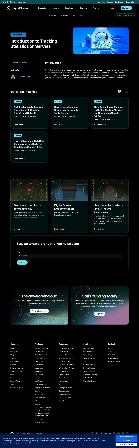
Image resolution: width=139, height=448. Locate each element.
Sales (110, 351)
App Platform (39, 381)
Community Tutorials (66, 348)
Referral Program (16, 368)
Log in (113, 8)
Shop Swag (63, 401)
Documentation (64, 391)
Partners (13, 365)
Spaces (37, 391)
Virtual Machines (89, 378)
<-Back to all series (18, 62)
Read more (18, 125)
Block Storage (40, 394)
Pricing (61, 384)
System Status (113, 358)
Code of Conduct (65, 397)
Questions (64, 15)
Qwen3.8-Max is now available (14, 2)
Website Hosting (89, 358)
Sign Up (17, 229)
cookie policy (12, 443)
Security (13, 384)
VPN (85, 361)
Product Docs (78, 15)
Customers (14, 361)
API (36, 401)
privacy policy (55, 438)
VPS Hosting (87, 355)
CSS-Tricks (63, 355)
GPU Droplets (39, 351)
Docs (103, 2)
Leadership (14, 351)
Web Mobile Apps (89, 371)
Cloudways (39, 419)
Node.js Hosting (89, 368)
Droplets (38, 371)
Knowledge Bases (41, 348)
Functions (38, 378)
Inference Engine (41, 358)
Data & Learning (40, 361)
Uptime (37, 404)
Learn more (59, 229)
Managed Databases (42, 388)
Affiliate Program (16, 371)
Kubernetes (39, 374)
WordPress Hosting (90, 374)
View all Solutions (89, 381)
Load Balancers (40, 384)
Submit (22, 262)
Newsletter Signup (65, 378)
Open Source (64, 374)
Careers (110, 2)
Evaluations (39, 365)
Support (110, 348)
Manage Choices (126, 444)
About (12, 348)
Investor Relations (16, 388)
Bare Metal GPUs (41, 355)
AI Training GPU (88, 348)
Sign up (125, 8)
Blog (98, 2)
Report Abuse (113, 355)
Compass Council (65, 371)
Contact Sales (131, 2)
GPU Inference (88, 351)
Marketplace (63, 381)
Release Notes (64, 394)
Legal (12, 378)
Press (12, 374)
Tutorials (52, 15)
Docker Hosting (89, 365)
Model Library (40, 368)
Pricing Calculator (65, 388)
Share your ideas (114, 361)
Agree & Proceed (126, 437)
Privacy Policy (15, 381)
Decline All (126, 440)
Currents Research (65, 361)
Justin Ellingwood (27, 77)
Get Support (119, 2)
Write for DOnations (66, 358)
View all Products (41, 422)
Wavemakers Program (67, 368)
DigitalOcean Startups (66, 365)
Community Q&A (64, 351)
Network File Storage (42, 397)
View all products (39, 311)
